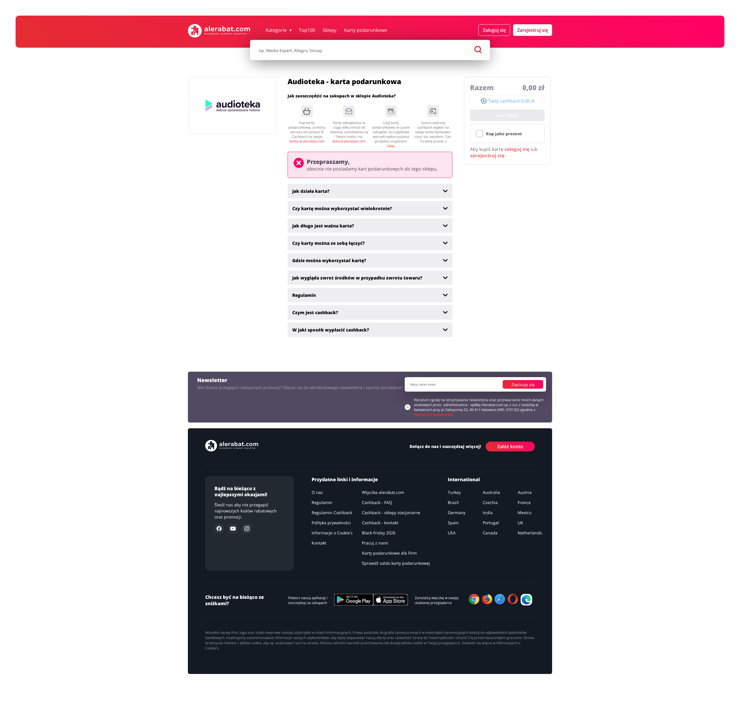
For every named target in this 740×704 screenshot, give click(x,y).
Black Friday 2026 (378, 533)
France (524, 502)
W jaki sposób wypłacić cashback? (330, 330)
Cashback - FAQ (377, 502)
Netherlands (530, 533)
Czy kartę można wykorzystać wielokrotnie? (342, 208)
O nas (317, 492)
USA (452, 533)
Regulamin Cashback (332, 512)
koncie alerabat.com (349, 141)
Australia (491, 492)
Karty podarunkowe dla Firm (389, 553)
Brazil (453, 502)
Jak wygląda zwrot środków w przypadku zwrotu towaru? (357, 278)
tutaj (390, 145)
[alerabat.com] (219, 31)
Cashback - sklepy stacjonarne (391, 512)
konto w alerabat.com (307, 141)
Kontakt (319, 543)
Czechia (490, 502)
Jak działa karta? (311, 191)
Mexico (524, 512)
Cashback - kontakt (380, 522)
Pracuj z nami (375, 543)
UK (520, 522)
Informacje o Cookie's (332, 533)
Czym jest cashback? (315, 312)
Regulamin (304, 295)
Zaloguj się (494, 30)
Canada (490, 533)
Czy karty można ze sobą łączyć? (328, 243)
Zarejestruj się (532, 30)
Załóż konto (510, 446)
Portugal (491, 522)
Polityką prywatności (433, 414)
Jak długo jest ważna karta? (323, 226)
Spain (453, 522)
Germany (456, 512)
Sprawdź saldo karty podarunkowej (396, 563)
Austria (525, 492)
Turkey (454, 492)
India (488, 512)
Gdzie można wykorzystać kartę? (329, 260)
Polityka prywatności (331, 522)
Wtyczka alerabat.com (383, 492)
